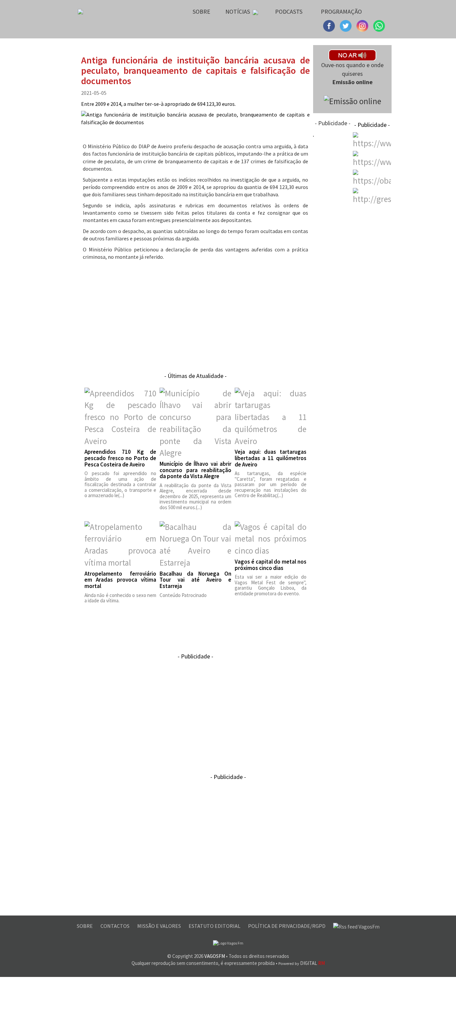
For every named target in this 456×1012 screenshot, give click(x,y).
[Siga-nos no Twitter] (363, 25)
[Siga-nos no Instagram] (346, 25)
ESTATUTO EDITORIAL (215, 926)
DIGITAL (301, 963)
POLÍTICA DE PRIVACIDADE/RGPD (287, 926)
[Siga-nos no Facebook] (329, 25)
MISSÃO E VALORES (159, 926)
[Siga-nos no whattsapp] (379, 25)
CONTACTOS (115, 926)
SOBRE (85, 926)
